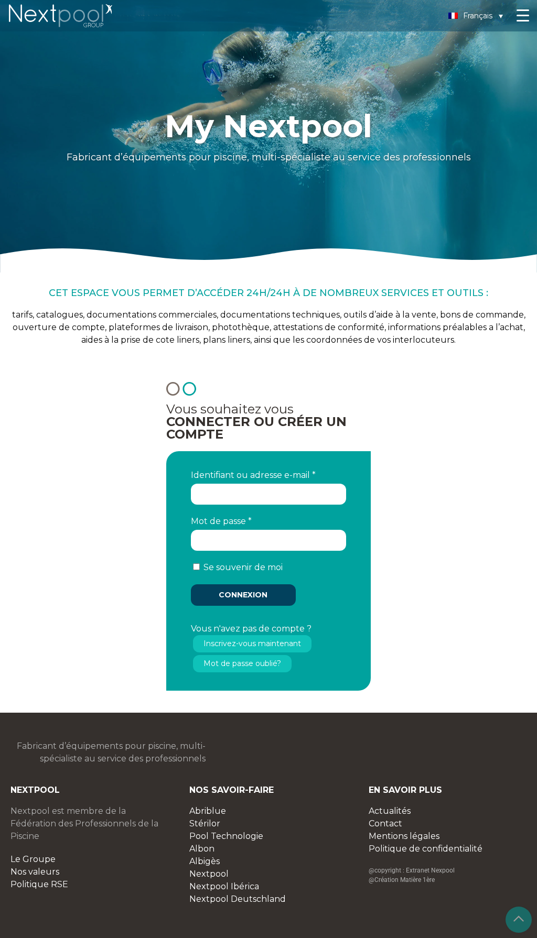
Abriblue (207, 811)
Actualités (390, 811)
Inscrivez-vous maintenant (252, 643)
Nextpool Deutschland (237, 899)
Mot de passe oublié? (242, 663)
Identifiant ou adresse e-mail (253, 475)
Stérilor (204, 823)
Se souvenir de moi (243, 567)
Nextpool (209, 874)
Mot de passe (221, 521)
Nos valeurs (34, 872)
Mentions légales (404, 836)
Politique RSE (39, 884)
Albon (201, 849)
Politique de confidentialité (425, 849)
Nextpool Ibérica (224, 886)
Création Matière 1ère (404, 880)
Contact (385, 823)
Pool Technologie (226, 836)
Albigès (204, 861)
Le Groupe (33, 859)
